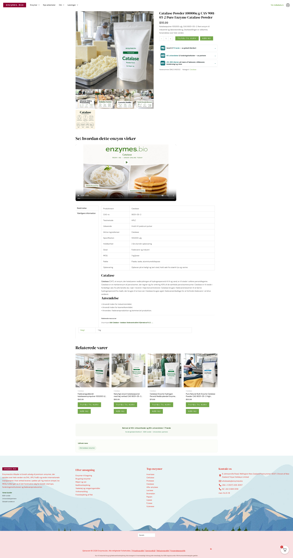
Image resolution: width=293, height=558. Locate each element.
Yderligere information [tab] (86, 213)
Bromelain (150, 493)
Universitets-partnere (160, 432)
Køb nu (206, 38)
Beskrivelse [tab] (82, 208)
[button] (38, 5)
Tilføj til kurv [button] (89, 404)
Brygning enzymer (83, 479)
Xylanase (150, 506)
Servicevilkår (150, 551)
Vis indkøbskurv (277, 5)
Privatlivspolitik (138, 551)
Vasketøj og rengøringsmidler (88, 488)
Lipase (149, 500)
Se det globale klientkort (133, 432)
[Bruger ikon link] (288, 5)
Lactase (149, 490)
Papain (149, 497)
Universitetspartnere (9, 499)
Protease (150, 481)
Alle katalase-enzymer (87, 448)
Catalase (193, 69)
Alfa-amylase (152, 487)
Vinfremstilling (82, 491)
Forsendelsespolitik (177, 551)
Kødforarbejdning (83, 485)
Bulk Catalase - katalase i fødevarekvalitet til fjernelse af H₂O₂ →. (131, 323)
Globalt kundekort (8, 502)
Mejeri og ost (81, 482)
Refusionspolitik (163, 551)
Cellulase (150, 477)
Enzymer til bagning (84, 475)
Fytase (149, 503)
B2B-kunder (147, 432)
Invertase (150, 474)
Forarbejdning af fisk (84, 495)
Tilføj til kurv (187, 38)
